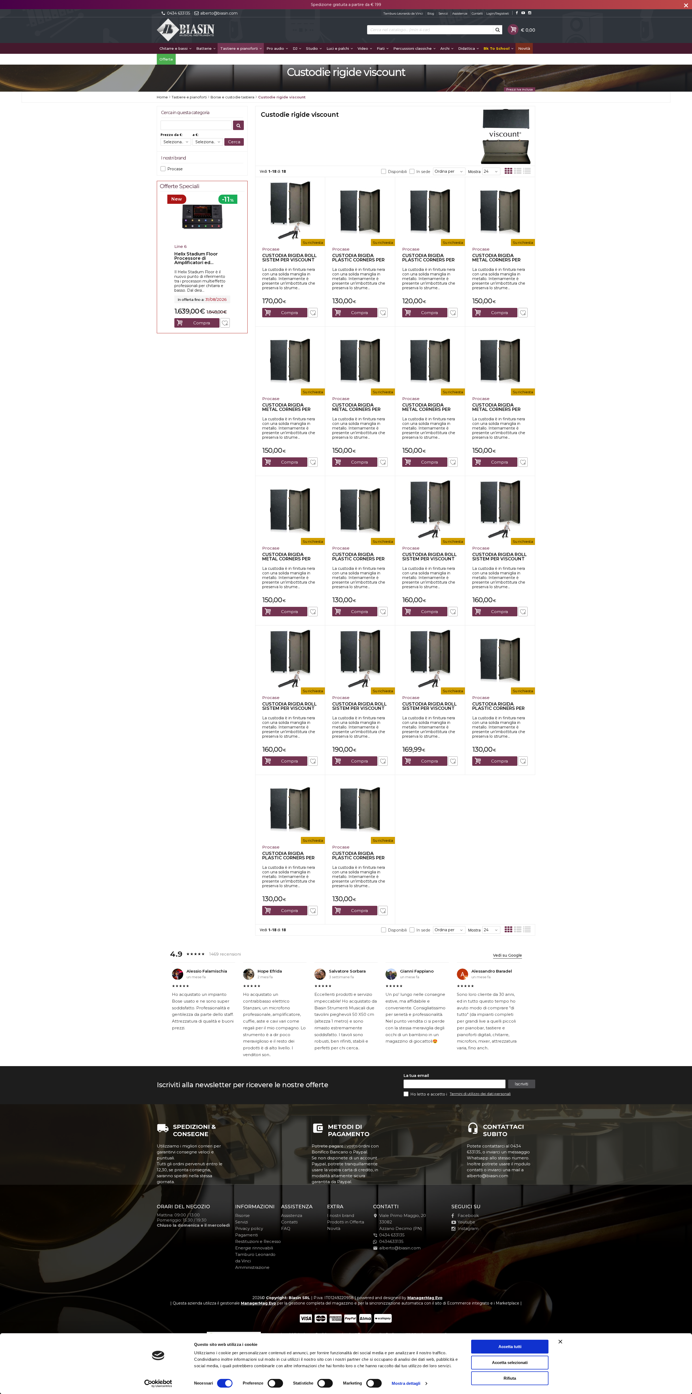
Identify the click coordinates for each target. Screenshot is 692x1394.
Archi (445, 48)
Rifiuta (510, 1378)
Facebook (468, 1215)
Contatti (477, 13)
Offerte (166, 59)
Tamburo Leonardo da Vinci (403, 13)
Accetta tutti (509, 1346)
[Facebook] (517, 13)
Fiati (381, 48)
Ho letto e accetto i (429, 1094)
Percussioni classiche (413, 48)
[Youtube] (523, 13)
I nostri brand (340, 1215)
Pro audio (276, 48)
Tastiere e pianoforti (239, 48)
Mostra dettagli (406, 1383)
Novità (524, 48)
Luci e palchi (338, 48)
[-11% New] (202, 240)
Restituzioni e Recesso (258, 1241)
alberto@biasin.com (219, 13)
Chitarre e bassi (174, 48)
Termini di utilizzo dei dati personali (480, 1094)
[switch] (275, 1383)
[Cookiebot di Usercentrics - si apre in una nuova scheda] (158, 1383)
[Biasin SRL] (186, 30)
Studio (312, 48)
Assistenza (459, 13)
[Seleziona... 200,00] (207, 142)
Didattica (467, 48)
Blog (430, 13)
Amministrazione (252, 1267)
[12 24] (491, 171)
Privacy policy (249, 1228)
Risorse (242, 1215)
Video (363, 48)
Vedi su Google (507, 955)
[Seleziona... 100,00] (176, 142)
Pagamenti (246, 1234)
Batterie (204, 48)
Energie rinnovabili (254, 1247)
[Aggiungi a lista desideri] (313, 312)
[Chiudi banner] (560, 1341)
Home (162, 97)
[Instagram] (530, 13)
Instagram (468, 1228)
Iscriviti (521, 1083)
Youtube (466, 1222)
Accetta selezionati (510, 1362)
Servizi (443, 13)
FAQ (285, 1228)
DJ (295, 48)
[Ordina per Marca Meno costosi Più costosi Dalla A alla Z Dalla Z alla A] (449, 171)
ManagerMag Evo (425, 1297)
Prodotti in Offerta (345, 1222)
